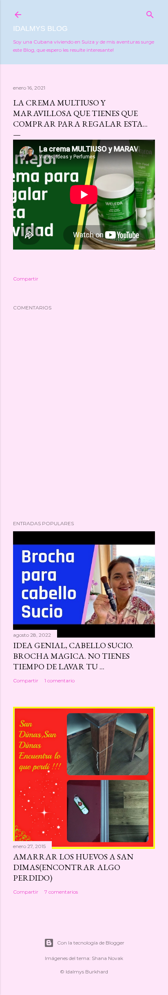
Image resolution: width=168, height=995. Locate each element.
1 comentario (59, 680)
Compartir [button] (25, 279)
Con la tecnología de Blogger (90, 943)
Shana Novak (107, 958)
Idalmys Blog (40, 28)
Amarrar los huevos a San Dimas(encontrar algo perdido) (73, 867)
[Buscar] (150, 13)
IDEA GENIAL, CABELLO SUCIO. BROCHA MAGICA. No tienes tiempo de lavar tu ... (73, 656)
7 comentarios (61, 892)
